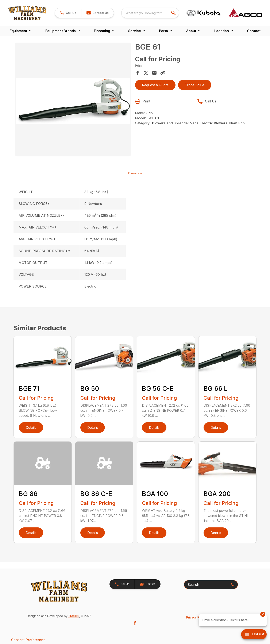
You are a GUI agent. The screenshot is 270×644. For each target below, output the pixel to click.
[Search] (233, 584)
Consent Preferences (28, 640)
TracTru (73, 616)
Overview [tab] (135, 173)
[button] (68, 13)
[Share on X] (145, 72)
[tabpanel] (73, 100)
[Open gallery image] (73, 99)
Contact (254, 31)
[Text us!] (254, 635)
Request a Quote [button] (155, 85)
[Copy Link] (162, 72)
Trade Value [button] (194, 85)
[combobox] (150, 13)
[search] (174, 13)
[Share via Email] (154, 72)
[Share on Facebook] (137, 72)
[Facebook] (135, 623)
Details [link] (31, 427)
